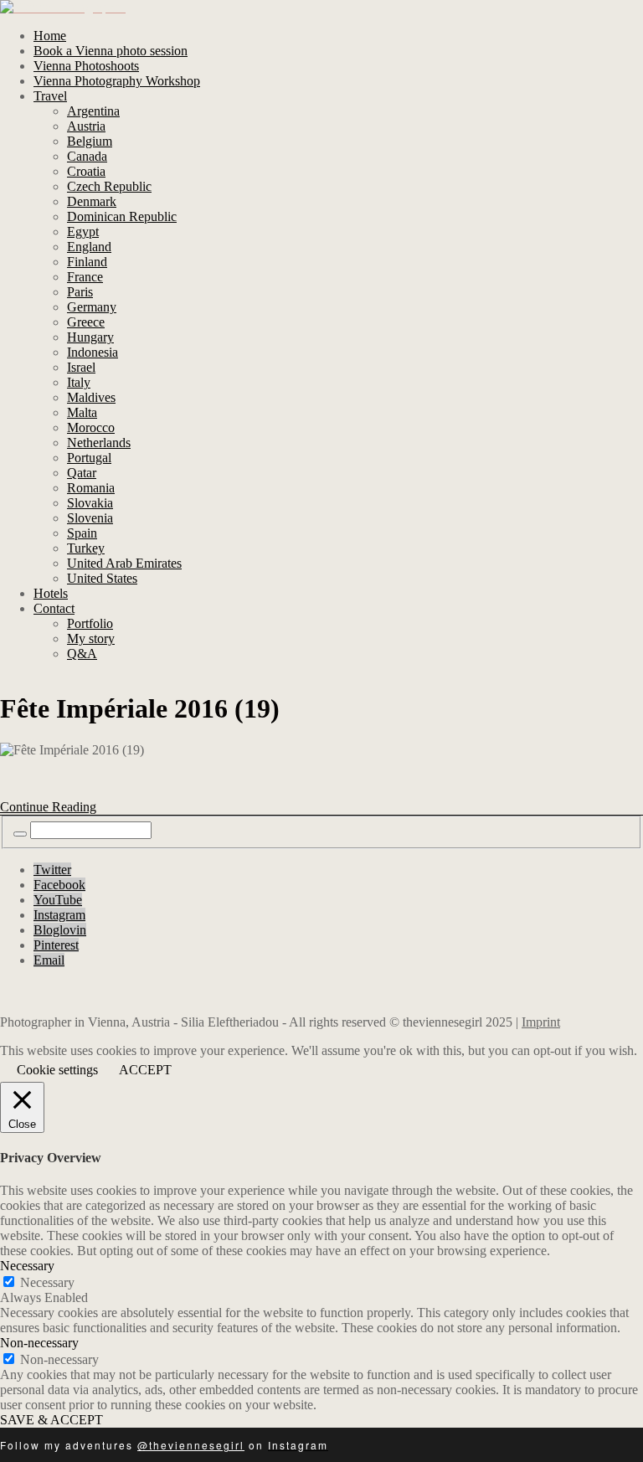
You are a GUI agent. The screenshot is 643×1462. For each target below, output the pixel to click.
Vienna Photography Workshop (116, 81)
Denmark (91, 201)
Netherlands (99, 442)
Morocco (91, 427)
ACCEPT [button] (145, 1070)
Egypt (83, 231)
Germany (91, 307)
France (85, 277)
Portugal (89, 457)
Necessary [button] (27, 1266)
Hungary (90, 337)
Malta (82, 412)
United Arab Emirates (124, 563)
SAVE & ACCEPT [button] (51, 1420)
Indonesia (92, 352)
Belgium (89, 141)
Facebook (59, 885)
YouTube (57, 900)
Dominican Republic (122, 216)
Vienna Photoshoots (86, 66)
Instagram (59, 915)
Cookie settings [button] (57, 1070)
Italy (78, 382)
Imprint (541, 1022)
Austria (86, 126)
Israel (81, 367)
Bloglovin (59, 930)
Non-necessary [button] (39, 1343)
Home (49, 35)
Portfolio (90, 623)
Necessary (47, 1282)
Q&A (82, 653)
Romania (91, 488)
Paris (80, 292)
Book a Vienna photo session (110, 51)
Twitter (52, 869)
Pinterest (56, 945)
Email (48, 960)
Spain (82, 533)
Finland (87, 262)
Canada (87, 156)
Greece (86, 322)
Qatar (81, 473)
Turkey (86, 548)
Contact (54, 608)
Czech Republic (109, 186)
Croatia (86, 171)
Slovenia (90, 518)
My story (91, 638)
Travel (50, 96)
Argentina (93, 111)
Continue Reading (48, 807)
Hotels (50, 593)
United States (102, 578)
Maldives (91, 397)
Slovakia (90, 503)
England (89, 246)
